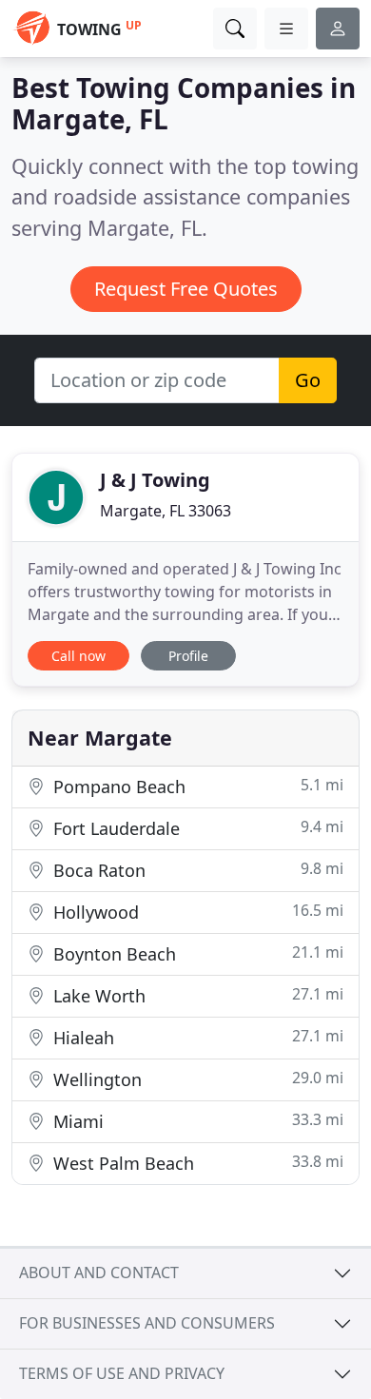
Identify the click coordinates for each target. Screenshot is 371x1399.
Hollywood (196, 911)
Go (308, 380)
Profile (188, 656)
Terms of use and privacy (122, 1373)
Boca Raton (196, 870)
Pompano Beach (196, 786)
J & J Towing (155, 480)
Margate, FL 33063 (165, 510)
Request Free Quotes (186, 288)
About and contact (99, 1272)
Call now (78, 656)
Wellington (196, 1079)
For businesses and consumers (147, 1322)
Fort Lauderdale (196, 828)
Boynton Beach (196, 953)
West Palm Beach (196, 1163)
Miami (196, 1121)
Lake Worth (196, 995)
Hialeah (196, 1037)
